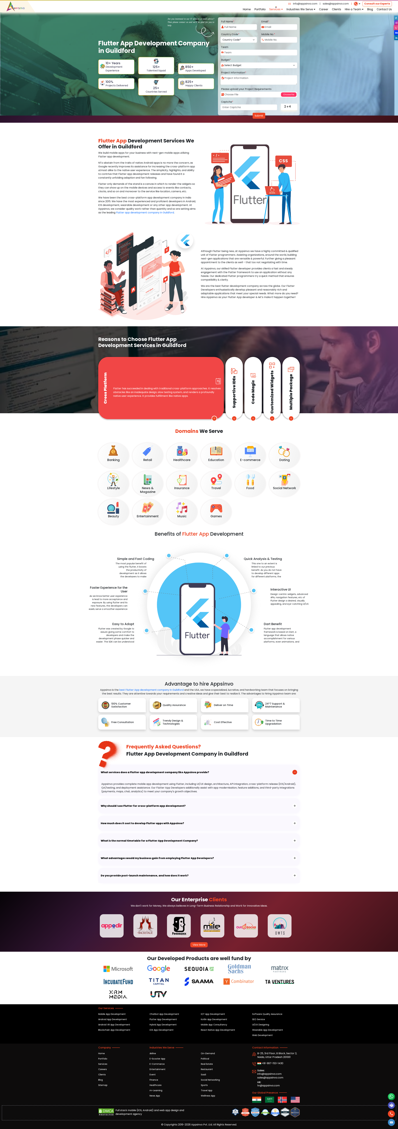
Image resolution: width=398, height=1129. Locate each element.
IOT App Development (213, 1014)
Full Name (227, 21)
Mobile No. (268, 34)
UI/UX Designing (260, 1024)
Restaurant (207, 1069)
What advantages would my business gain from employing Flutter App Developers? (157, 858)
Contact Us (384, 9)
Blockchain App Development (114, 1029)
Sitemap (102, 1085)
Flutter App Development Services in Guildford (142, 342)
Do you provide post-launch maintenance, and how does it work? (145, 875)
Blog (370, 9)
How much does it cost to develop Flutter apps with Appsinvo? (142, 823)
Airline (153, 1053)
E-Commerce (157, 1064)
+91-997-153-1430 (272, 1063)
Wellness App (208, 1095)
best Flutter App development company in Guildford (151, 690)
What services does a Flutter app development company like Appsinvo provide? (155, 772)
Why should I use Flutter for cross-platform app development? (143, 806)
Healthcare (156, 1085)
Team (224, 47)
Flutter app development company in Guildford (145, 212)
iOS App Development (162, 1029)
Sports (204, 1085)
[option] (115, 926)
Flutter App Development (163, 1019)
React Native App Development (218, 1029)
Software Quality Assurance (267, 1014)
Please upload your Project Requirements (246, 89)
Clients (336, 9)
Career (323, 9)
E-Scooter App (157, 1058)
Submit (259, 115)
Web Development (262, 1035)
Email (265, 21)
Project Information (233, 72)
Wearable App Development (267, 1029)
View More (199, 945)
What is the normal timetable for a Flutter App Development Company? (149, 841)
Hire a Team (353, 9)
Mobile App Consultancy (214, 1024)
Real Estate (207, 1064)
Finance (154, 1079)
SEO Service (258, 1019)
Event (153, 1074)
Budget (226, 60)
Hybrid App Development (163, 1024)
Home (247, 9)
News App (155, 1095)
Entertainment (157, 1069)
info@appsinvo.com (305, 3)
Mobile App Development (112, 1014)
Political (205, 1058)
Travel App (206, 1090)
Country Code (230, 34)
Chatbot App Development (164, 1014)
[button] (391, 1122)
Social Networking (210, 1079)
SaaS (203, 1074)
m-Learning (156, 1090)
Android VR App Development (114, 1024)
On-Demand (208, 1053)
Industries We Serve (300, 9)
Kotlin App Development (214, 1019)
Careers (102, 1069)
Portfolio (260, 9)
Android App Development (112, 1019)
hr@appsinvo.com (268, 1085)
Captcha (227, 102)
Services (275, 9)
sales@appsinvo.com (336, 3)
